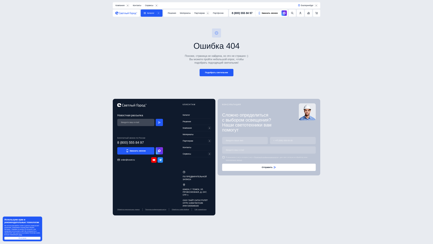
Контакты (137, 5)
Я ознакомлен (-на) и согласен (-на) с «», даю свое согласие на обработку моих (266, 158)
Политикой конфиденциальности (266, 157)
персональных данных (234, 160)
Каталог (186, 115)
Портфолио (218, 13)
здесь (20, 235)
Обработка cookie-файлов (180, 209)
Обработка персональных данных (128, 209)
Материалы (185, 13)
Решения (172, 13)
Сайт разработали (200, 209)
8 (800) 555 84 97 (242, 13)
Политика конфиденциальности (155, 209)
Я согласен (22, 238)
